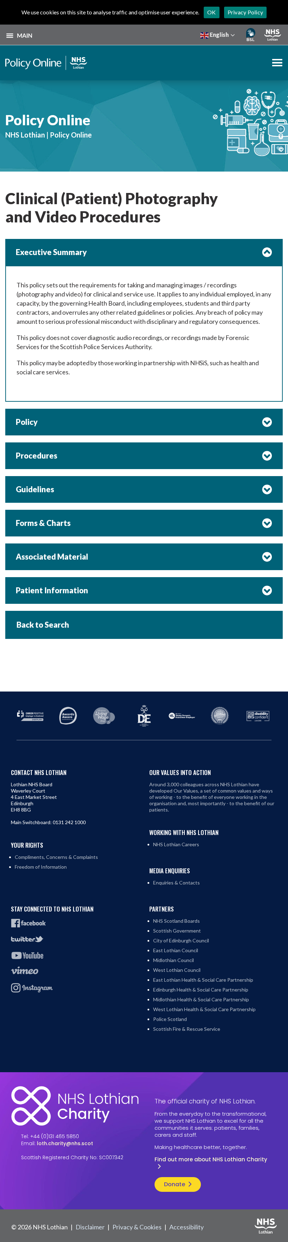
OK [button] (211, 12)
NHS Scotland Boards (176, 921)
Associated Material (52, 556)
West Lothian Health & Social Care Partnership (204, 1009)
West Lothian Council (177, 970)
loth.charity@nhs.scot (65, 1143)
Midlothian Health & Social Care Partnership (201, 999)
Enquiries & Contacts (176, 883)
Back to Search (43, 624)
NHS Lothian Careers (176, 844)
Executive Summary (51, 252)
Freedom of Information (41, 867)
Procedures (36, 455)
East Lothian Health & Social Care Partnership (203, 980)
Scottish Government (177, 931)
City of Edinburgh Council (181, 940)
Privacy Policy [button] (245, 12)
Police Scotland (170, 1019)
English (219, 34)
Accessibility (186, 1227)
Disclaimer (90, 1227)
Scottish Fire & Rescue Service (186, 1029)
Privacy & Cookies (137, 1227)
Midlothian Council (173, 960)
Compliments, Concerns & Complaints (56, 857)
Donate (174, 1184)
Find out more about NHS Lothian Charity (211, 1159)
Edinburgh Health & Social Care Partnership (200, 990)
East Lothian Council (175, 950)
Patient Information (52, 590)
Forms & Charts (43, 523)
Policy (27, 422)
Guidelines (35, 489)
